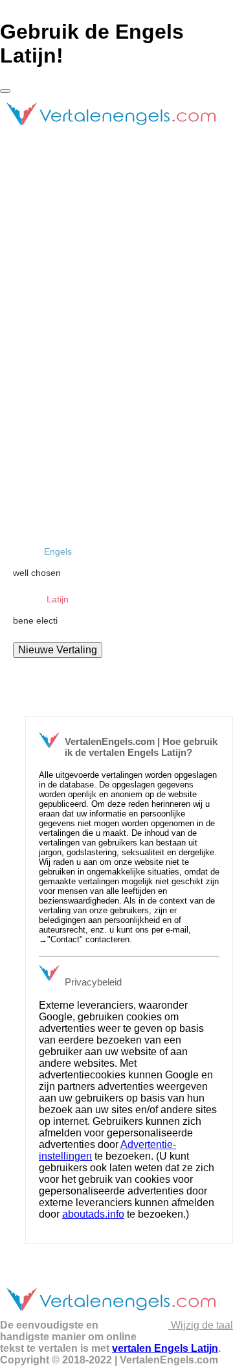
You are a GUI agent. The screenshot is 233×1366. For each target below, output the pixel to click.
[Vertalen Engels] (110, 130)
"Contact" (65, 939)
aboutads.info (93, 1214)
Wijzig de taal (200, 1325)
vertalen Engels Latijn (165, 1348)
